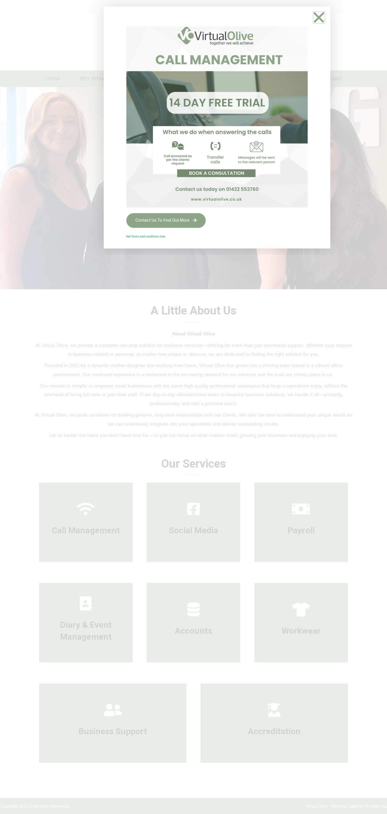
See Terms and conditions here (146, 236)
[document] (193, 407)
